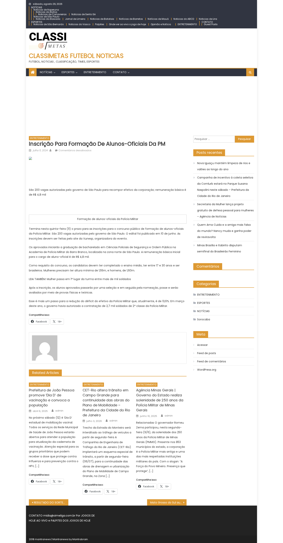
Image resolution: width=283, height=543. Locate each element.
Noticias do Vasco (79, 24)
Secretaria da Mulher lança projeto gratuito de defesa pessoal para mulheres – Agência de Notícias (225, 210)
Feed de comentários (211, 361)
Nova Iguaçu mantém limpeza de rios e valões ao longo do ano (223, 166)
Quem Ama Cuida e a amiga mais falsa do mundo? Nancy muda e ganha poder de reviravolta (224, 231)
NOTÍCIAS (36, 7)
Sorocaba (203, 319)
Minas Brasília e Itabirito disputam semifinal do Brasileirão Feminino (219, 248)
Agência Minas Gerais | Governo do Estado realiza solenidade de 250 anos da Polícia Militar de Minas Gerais (159, 400)
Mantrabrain (80, 539)
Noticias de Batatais (102, 19)
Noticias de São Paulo (46, 16)
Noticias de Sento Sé (83, 14)
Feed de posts (206, 353)
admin (59, 410)
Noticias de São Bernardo (48, 24)
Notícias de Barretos (131, 19)
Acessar (202, 345)
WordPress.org (206, 370)
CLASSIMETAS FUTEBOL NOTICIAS (76, 55)
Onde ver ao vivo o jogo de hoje (127, 24)
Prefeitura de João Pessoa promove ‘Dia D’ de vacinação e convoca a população (51, 397)
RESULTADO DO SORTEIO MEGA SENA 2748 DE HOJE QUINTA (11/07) (51, 502)
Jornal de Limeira (75, 19)
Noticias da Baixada (48, 19)
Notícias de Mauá (158, 19)
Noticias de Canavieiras (52, 14)
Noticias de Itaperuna (46, 9)
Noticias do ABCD (183, 19)
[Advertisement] (141, 105)
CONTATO (207, 22)
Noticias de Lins (208, 19)
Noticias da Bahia (46, 12)
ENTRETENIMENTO (187, 24)
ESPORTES (36, 22)
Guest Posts (211, 24)
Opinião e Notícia (161, 24)
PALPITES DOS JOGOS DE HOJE (70, 520)
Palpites (99, 24)
